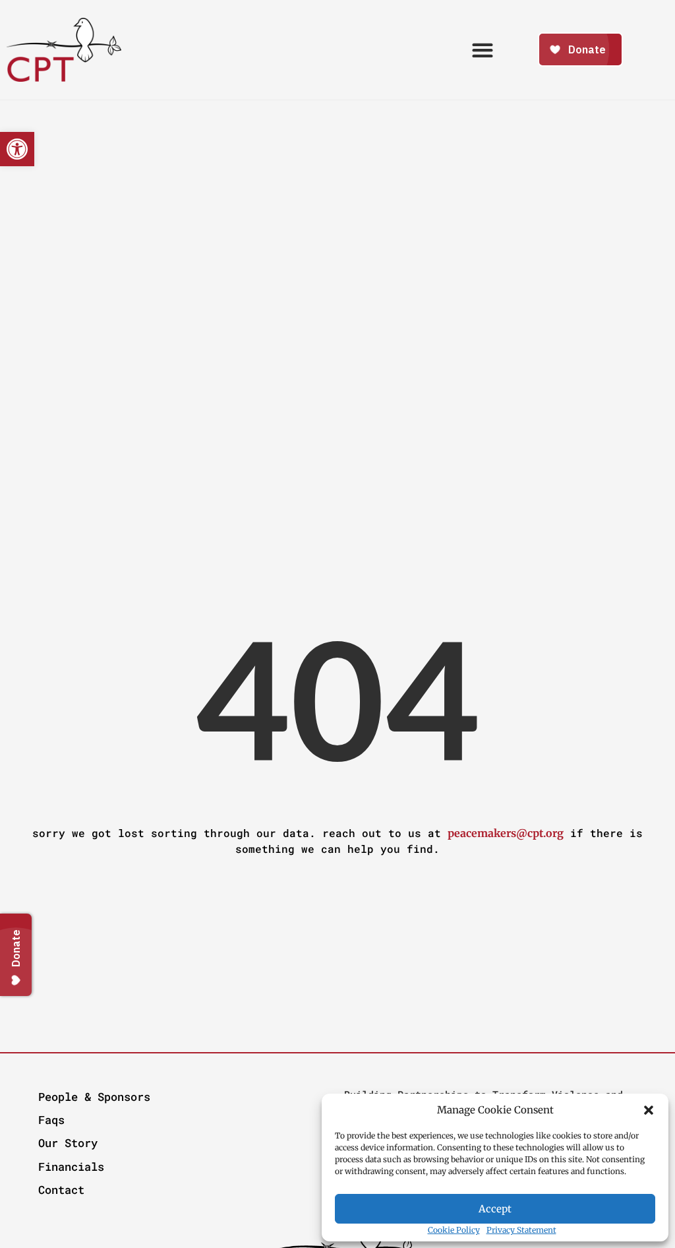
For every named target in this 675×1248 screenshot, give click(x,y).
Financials (71, 1166)
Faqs (51, 1119)
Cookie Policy (454, 1230)
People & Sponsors (94, 1096)
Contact (61, 1189)
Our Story (68, 1142)
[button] (648, 1110)
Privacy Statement (521, 1230)
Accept (495, 1208)
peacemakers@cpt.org (506, 833)
